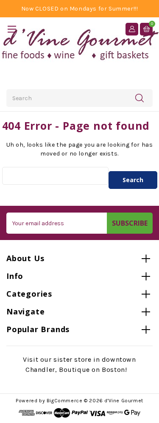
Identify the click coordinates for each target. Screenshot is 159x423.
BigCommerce (65, 401)
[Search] (139, 98)
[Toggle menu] (11, 29)
